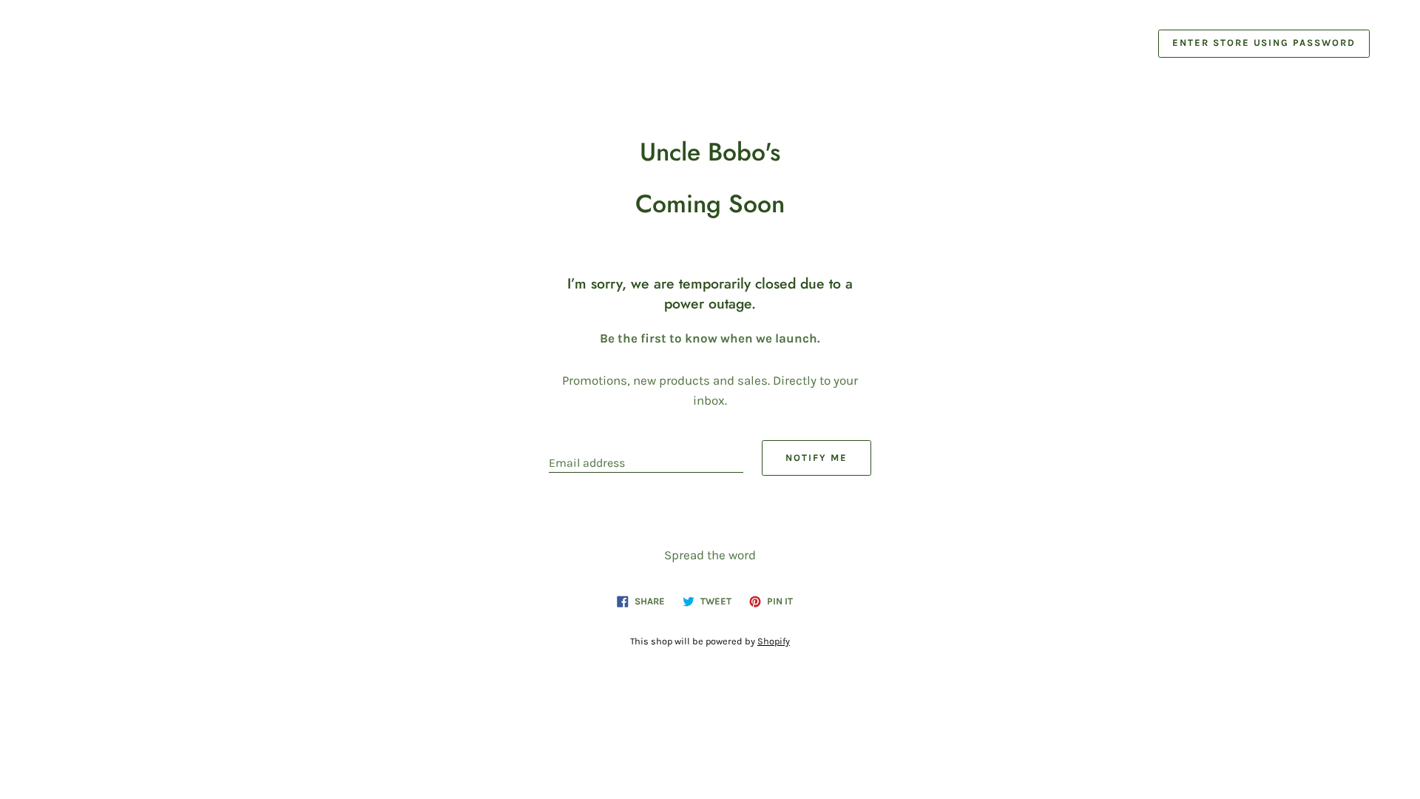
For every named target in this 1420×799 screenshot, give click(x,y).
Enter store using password (1264, 42)
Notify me (816, 457)
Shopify (773, 641)
